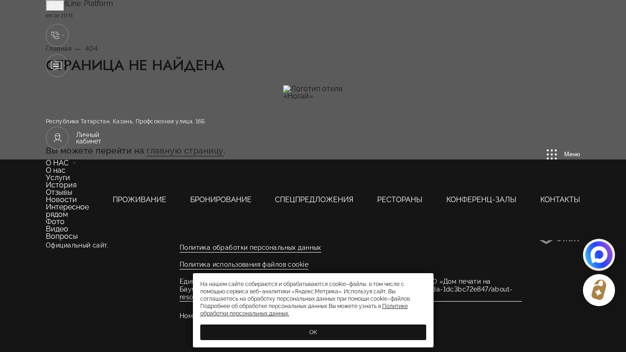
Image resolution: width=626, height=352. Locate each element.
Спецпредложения (314, 199)
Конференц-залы (481, 199)
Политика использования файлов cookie (244, 264)
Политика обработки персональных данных (250, 247)
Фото (55, 221)
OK (313, 332)
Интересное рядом (67, 211)
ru (52, 5)
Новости (61, 199)
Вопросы (62, 236)
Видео (57, 229)
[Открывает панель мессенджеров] (57, 35)
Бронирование (221, 199)
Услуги (58, 177)
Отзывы (59, 192)
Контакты (560, 199)
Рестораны (400, 199)
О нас (57, 163)
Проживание (139, 199)
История (61, 185)
